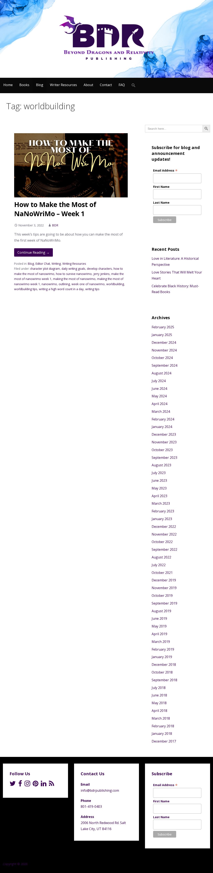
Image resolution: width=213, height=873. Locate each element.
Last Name (161, 202)
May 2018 (159, 703)
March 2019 (161, 641)
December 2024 (164, 342)
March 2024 (161, 411)
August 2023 (161, 465)
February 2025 (163, 327)
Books (24, 85)
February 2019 (163, 649)
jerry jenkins (101, 274)
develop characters (99, 269)
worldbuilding (115, 284)
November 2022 (164, 534)
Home (8, 85)
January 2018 (162, 733)
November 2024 (164, 350)
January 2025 (162, 334)
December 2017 (164, 741)
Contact (106, 85)
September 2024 (164, 365)
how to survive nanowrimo (74, 274)
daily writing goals (73, 269)
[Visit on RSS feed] (51, 784)
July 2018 (159, 687)
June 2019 (159, 618)
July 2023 (159, 472)
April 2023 (159, 496)
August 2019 (161, 611)
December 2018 (164, 664)
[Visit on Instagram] (27, 784)
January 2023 (162, 519)
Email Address (165, 170)
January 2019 (162, 657)
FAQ (122, 85)
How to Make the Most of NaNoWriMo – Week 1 (55, 209)
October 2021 (162, 572)
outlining (64, 284)
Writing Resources (74, 264)
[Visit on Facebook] (20, 784)
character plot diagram (45, 269)
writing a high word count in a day (61, 289)
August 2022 (161, 557)
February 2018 (163, 726)
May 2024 (159, 396)
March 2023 (161, 503)
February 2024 (163, 419)
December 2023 (164, 434)
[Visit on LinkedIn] (43, 784)
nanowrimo (49, 284)
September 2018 (164, 680)
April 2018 (159, 710)
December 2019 (164, 580)
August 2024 (161, 373)
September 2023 (164, 457)
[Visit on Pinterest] (35, 784)
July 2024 (159, 381)
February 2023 (163, 511)
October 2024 (162, 357)
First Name (161, 187)
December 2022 (164, 526)
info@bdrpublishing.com (100, 790)
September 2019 (164, 603)
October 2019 (162, 595)
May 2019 (159, 626)
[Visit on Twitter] (13, 784)
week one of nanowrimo (88, 284)
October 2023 (162, 450)
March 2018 (161, 718)
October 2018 (162, 672)
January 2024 (162, 426)
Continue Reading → (33, 252)
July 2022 (159, 565)
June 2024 (159, 388)
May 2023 (159, 488)
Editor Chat (43, 264)
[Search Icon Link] (133, 85)
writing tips (92, 289)
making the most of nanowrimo (74, 279)
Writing (56, 264)
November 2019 (164, 588)
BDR (55, 225)
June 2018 (159, 695)
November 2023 (164, 442)
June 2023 (159, 480)
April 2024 (159, 403)
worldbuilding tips (25, 289)
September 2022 (164, 549)
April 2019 (159, 634)
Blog (39, 85)
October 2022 (162, 541)
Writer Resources (63, 85)
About (88, 85)
